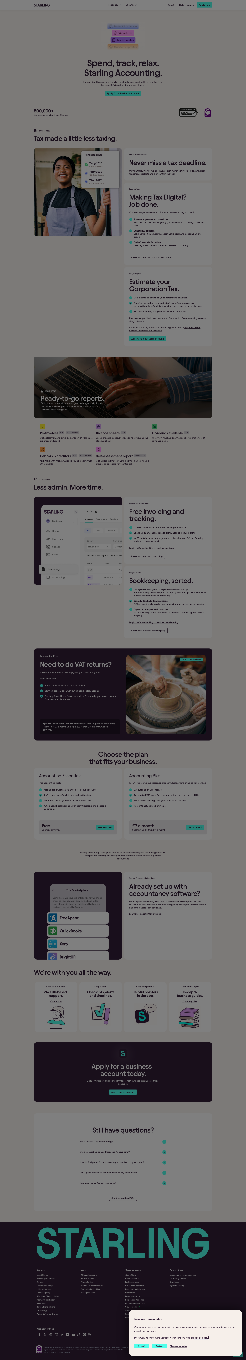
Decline (159, 1346)
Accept (141, 1346)
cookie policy (201, 1338)
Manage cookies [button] (178, 1346)
